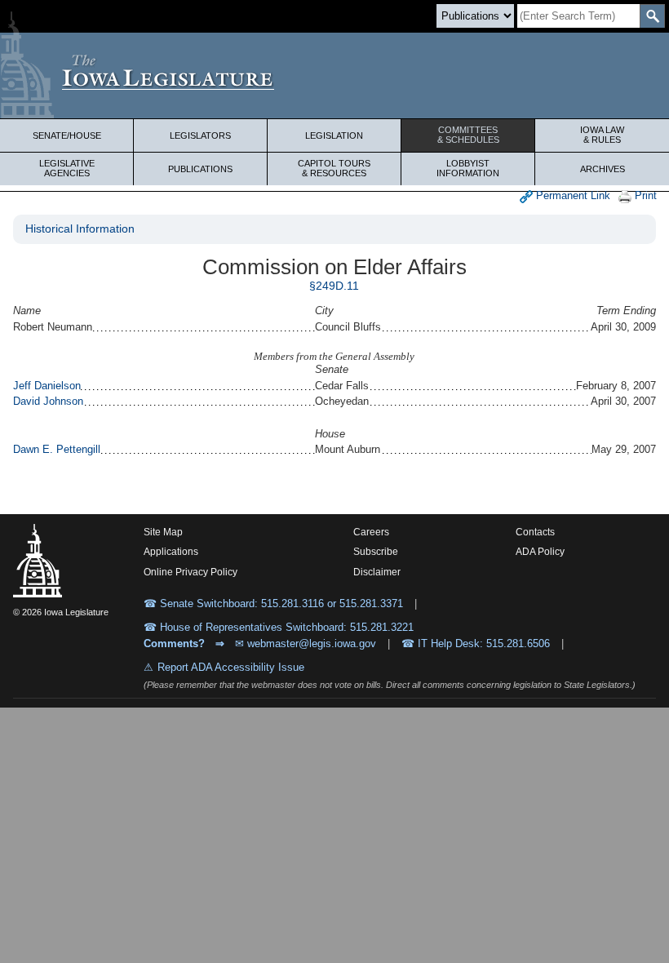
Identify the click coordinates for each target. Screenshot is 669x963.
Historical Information (80, 228)
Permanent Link (571, 195)
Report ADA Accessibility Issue (230, 667)
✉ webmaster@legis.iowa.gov (305, 643)
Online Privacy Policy (190, 572)
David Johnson (48, 401)
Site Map (163, 532)
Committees (468, 134)
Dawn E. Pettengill (56, 449)
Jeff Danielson (47, 385)
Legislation (334, 135)
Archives (602, 169)
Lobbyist (467, 168)
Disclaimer (377, 572)
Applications (171, 551)
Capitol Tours (334, 168)
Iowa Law (602, 134)
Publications (200, 169)
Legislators (200, 135)
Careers (371, 532)
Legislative (67, 168)
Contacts (535, 532)
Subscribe (375, 551)
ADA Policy (540, 551)
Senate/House (67, 135)
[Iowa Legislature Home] (334, 75)
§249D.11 (334, 285)
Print (644, 195)
